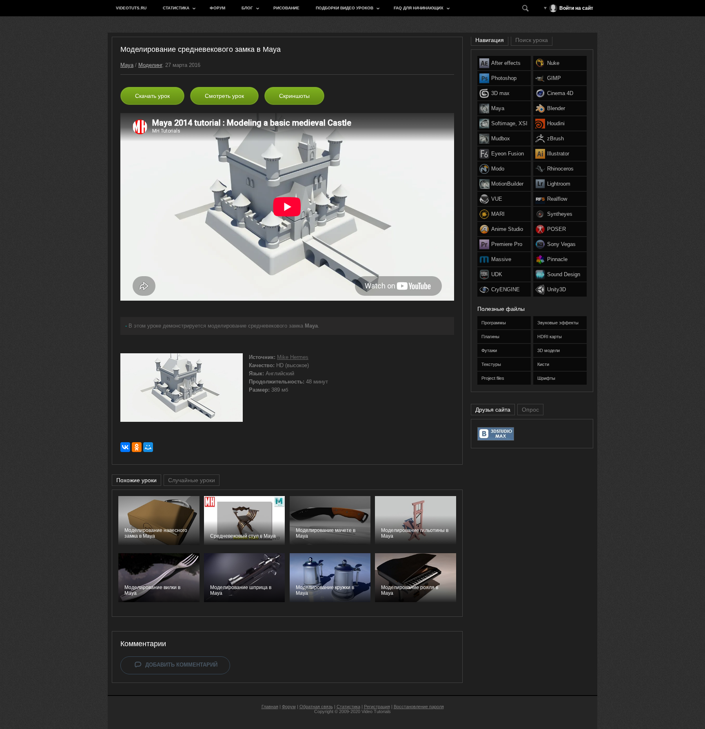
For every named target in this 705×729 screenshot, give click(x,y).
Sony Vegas (561, 244)
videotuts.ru (131, 8)
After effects (506, 63)
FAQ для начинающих (418, 8)
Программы (493, 322)
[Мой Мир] (148, 447)
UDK (496, 274)
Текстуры (491, 364)
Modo (497, 169)
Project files (492, 378)
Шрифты (546, 378)
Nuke (553, 63)
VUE (496, 199)
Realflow (557, 199)
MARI (498, 214)
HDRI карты (549, 336)
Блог (247, 8)
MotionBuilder (507, 184)
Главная (270, 706)
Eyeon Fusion (507, 154)
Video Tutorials (376, 711)
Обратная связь (316, 706)
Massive (501, 259)
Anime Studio (507, 229)
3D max (500, 93)
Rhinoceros (560, 169)
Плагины (490, 336)
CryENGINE (505, 289)
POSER (556, 229)
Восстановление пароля (419, 706)
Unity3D (556, 289)
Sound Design (563, 274)
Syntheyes (559, 214)
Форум (217, 8)
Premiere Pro (506, 244)
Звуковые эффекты (558, 322)
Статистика (176, 8)
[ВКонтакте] (125, 447)
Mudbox (500, 138)
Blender (556, 108)
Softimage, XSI (509, 123)
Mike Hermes (292, 357)
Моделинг (150, 65)
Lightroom (558, 184)
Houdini (556, 123)
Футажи (489, 350)
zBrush (555, 138)
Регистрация (377, 706)
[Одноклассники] (137, 447)
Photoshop (504, 78)
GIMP (554, 78)
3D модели (548, 350)
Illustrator (558, 154)
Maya (126, 65)
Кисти (543, 364)
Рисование (286, 8)
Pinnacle (557, 259)
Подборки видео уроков (344, 8)
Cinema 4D (560, 93)
